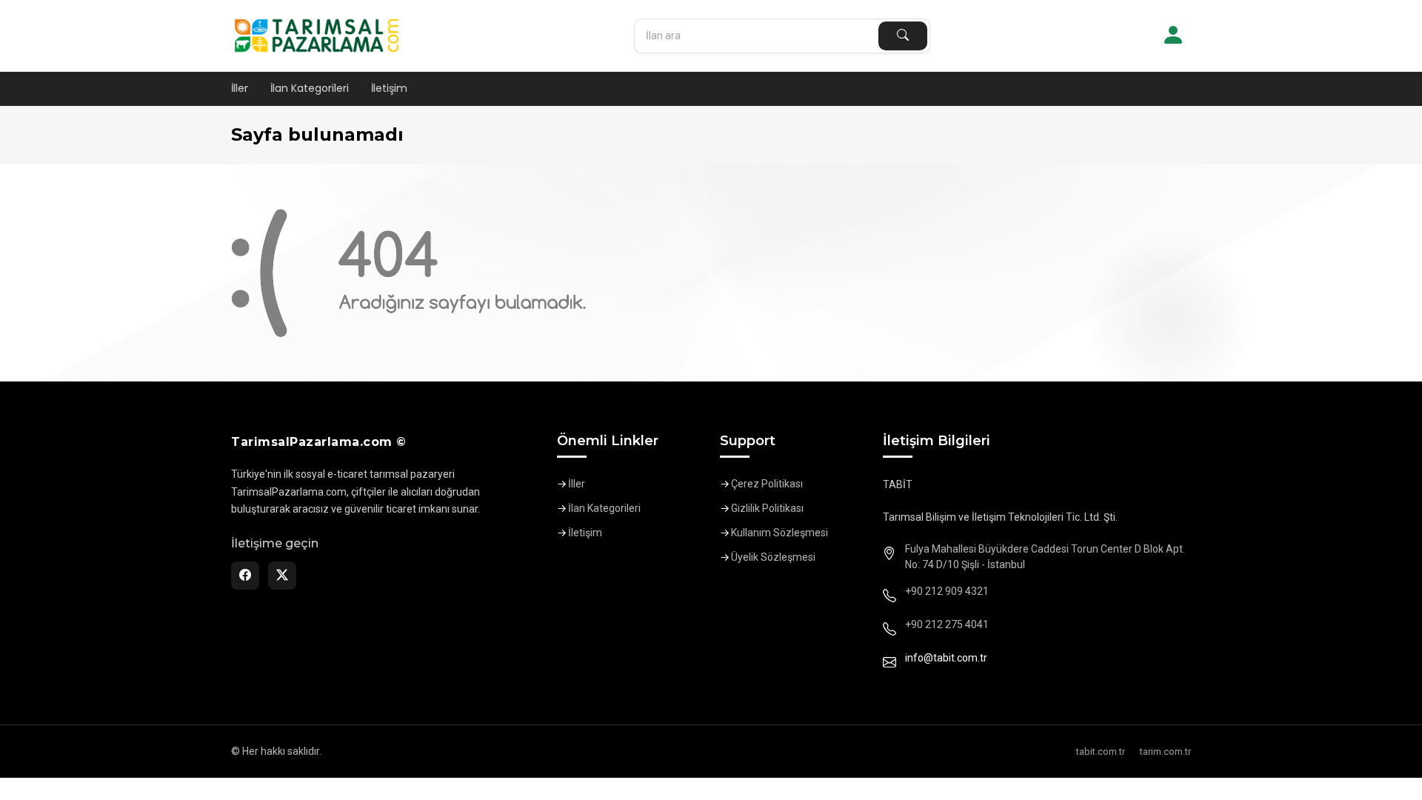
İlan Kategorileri (309, 88)
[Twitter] (282, 575)
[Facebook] (245, 575)
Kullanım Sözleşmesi (779, 533)
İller (239, 88)
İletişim (389, 88)
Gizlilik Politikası (767, 508)
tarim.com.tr (1165, 751)
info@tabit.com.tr (946, 658)
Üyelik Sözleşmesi (773, 557)
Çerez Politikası (767, 484)
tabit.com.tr (1100, 751)
